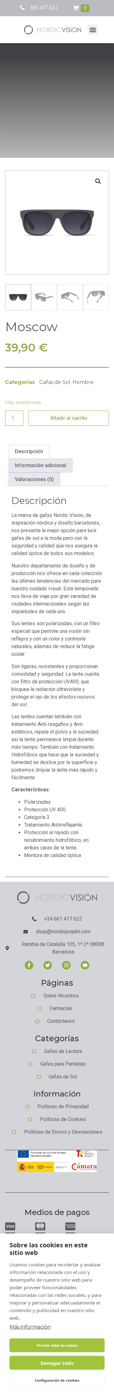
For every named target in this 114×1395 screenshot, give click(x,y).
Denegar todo (57, 1363)
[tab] (29, 452)
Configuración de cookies (57, 1380)
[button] (92, 29)
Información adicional (40, 465)
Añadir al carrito (68, 418)
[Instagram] (66, 965)
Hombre (83, 382)
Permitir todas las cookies (57, 1345)
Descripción (29, 451)
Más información (30, 1327)
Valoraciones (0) (34, 479)
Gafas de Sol (54, 382)
